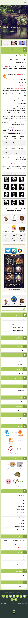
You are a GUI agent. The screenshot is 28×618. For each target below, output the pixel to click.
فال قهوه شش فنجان (20, 364)
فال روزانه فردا (21, 586)
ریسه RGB (22, 419)
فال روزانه (8, 173)
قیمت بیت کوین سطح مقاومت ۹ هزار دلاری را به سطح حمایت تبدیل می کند (14, 541)
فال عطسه (22, 575)
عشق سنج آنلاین (21, 410)
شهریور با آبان (14, 148)
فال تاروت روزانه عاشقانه (19, 526)
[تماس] (10, 596)
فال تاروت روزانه (22, 239)
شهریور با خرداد (6, 137)
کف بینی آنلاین (21, 373)
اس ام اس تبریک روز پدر (20, 333)
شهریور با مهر (21, 148)
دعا (23, 393)
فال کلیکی (22, 401)
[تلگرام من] (21, 596)
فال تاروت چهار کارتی (20, 509)
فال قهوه (22, 359)
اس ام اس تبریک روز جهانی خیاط (18, 322)
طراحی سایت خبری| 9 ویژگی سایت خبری (17, 545)
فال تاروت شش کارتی (20, 515)
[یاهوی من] (24, 596)
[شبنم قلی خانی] (6, 44)
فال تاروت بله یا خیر (20, 529)
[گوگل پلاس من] (3, 596)
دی (10, 130)
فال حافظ (22, 556)
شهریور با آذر (6, 148)
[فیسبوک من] (17, 596)
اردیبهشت (5, 130)
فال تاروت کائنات (14, 239)
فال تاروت (22, 532)
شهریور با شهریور (6, 143)
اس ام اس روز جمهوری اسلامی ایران (18, 325)
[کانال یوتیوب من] (15, 599)
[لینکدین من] (12, 599)
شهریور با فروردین (22, 137)
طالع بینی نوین (21, 578)
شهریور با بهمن (14, 154)
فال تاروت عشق (21, 523)
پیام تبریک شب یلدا (20, 565)
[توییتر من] (7, 596)
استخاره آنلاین (21, 342)
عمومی (18, 309)
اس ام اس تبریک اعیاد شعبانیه (18, 330)
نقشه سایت (10, 608)
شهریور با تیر (22, 144)
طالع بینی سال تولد (21, 486)
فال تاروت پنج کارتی (20, 512)
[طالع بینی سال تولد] (14, 473)
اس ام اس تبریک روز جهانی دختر (18, 319)
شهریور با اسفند (6, 153)
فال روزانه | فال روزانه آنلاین (14, 27)
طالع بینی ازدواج (14, 221)
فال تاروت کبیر (21, 498)
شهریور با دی (21, 154)
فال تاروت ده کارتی (20, 520)
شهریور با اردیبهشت (14, 137)
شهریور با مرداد (14, 143)
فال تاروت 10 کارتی (6, 239)
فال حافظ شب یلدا (21, 562)
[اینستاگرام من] (14, 596)
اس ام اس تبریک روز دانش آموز (18, 327)
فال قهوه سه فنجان (20, 362)
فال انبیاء (22, 350)
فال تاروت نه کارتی (21, 518)
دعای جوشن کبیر (21, 390)
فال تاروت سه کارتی (20, 506)
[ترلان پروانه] (14, 43)
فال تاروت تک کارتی (20, 503)
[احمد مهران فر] (22, 43)
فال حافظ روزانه (21, 559)
